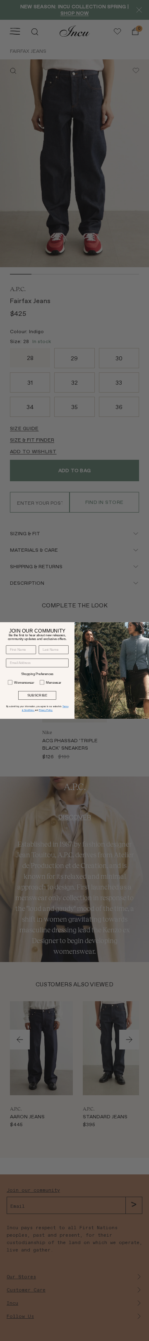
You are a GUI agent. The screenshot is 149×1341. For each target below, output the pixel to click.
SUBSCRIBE (37, 695)
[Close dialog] (144, 626)
